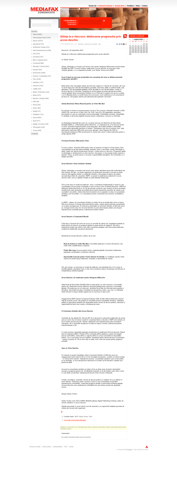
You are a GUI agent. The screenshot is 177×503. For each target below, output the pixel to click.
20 (138, 50)
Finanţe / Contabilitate (40, 76)
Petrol (35, 105)
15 (144, 48)
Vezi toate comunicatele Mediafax (75, 420)
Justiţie (35, 89)
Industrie (36, 86)
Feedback (130, 5)
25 (133, 52)
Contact (145, 5)
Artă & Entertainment (39, 50)
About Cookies (46, 446)
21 (141, 50)
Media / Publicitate (39, 92)
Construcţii (36, 63)
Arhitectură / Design (39, 47)
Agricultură (36, 44)
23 (147, 50)
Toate (34, 34)
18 (133, 50)
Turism (35, 130)
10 (130, 48)
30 (138, 44)
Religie (35, 111)
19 (136, 50)
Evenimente (37, 73)
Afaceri (35, 41)
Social (35, 117)
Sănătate (36, 114)
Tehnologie (36, 127)
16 (147, 48)
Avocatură (36, 57)
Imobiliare (36, 82)
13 (138, 48)
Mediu (35, 95)
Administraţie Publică (40, 38)
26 (136, 52)
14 (141, 48)
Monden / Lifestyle (39, 98)
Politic (35, 108)
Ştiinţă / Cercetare (39, 124)
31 (141, 44)
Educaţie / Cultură (39, 66)
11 (133, 48)
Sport (34, 121)
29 (136, 44)
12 (136, 48)
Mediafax (129, 449)
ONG (34, 101)
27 (130, 44)
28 (133, 44)
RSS (65, 446)
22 (144, 50)
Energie (35, 70)
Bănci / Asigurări (38, 60)
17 (130, 50)
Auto (34, 54)
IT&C (34, 79)
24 (130, 52)
